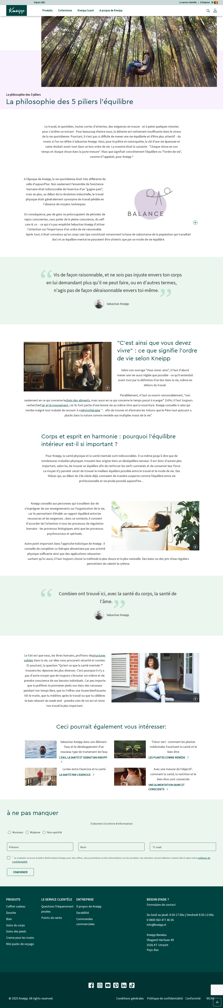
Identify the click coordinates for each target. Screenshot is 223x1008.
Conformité (193, 998)
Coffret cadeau (15, 906)
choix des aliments (78, 400)
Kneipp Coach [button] (86, 10)
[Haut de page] (217, 1002)
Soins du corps (15, 925)
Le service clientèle (188, 2)
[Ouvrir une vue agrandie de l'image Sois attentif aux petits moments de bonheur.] (195, 698)
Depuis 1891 (39, 2)
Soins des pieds (16, 931)
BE (212, 2)
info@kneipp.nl (156, 925)
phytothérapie (91, 410)
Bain (9, 919)
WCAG (210, 998)
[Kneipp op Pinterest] (116, 985)
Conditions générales (130, 998)
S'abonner (20, 872)
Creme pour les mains (20, 938)
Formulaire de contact (161, 905)
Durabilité (82, 913)
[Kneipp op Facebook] (91, 985)
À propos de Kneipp (88, 906)
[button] (215, 10)
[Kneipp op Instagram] (100, 985)
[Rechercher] (207, 10)
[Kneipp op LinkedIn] (124, 985)
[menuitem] (47, 10)
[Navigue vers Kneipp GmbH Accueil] (16, 10)
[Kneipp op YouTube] (108, 985)
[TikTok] (131, 985)
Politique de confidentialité (165, 998)
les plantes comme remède (167, 757)
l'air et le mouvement (54, 405)
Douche (11, 913)
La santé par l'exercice (75, 774)
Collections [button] (65, 10)
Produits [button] (47, 10)
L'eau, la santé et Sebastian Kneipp (83, 757)
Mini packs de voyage (20, 944)
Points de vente (51, 918)
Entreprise (205, 2)
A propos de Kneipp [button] (110, 10)
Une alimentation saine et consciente (166, 787)
